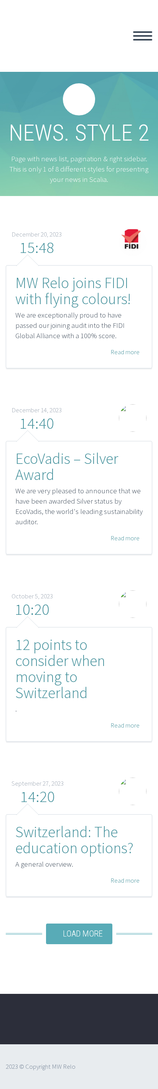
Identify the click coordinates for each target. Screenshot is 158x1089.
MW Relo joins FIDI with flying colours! (73, 290)
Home (113, 45)
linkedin (137, 1024)
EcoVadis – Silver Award (66, 466)
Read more (124, 352)
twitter (91, 1024)
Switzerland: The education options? (74, 839)
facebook (114, 1024)
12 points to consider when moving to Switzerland (60, 668)
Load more (83, 933)
